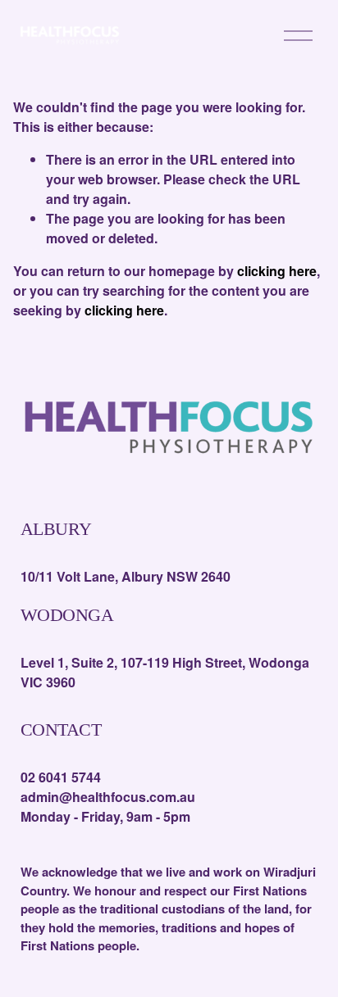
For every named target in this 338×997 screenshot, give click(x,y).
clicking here (277, 270)
